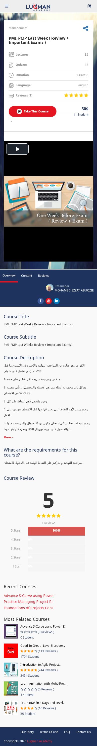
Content (26, 276)
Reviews (43, 276)
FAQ (67, 732)
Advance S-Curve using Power (29, 595)
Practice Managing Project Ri (28, 601)
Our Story (27, 732)
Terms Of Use (49, 732)
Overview (8, 275)
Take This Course (35, 111)
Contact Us (83, 732)
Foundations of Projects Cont (28, 607)
